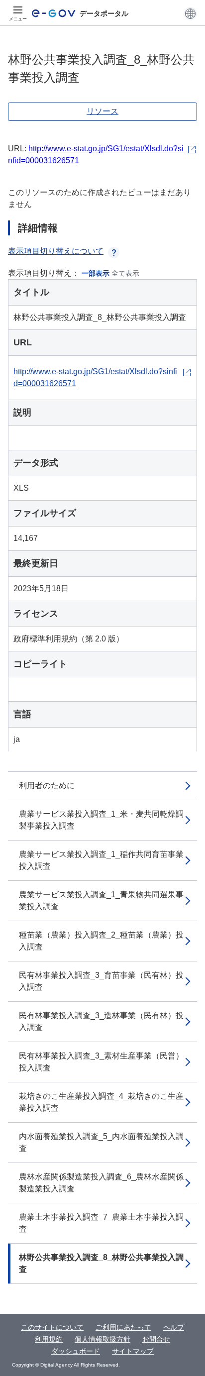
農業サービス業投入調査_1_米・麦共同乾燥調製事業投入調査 (101, 820)
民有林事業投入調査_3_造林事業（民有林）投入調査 (101, 1021)
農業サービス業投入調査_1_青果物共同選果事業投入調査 (101, 900)
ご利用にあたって (123, 1327)
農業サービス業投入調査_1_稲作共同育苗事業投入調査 (101, 860)
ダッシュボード (75, 1351)
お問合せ (156, 1339)
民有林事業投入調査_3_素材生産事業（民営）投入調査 (101, 1062)
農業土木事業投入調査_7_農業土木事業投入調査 (101, 1223)
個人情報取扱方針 (102, 1339)
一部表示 (95, 273)
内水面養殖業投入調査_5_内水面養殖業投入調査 (101, 1142)
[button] (190, 13)
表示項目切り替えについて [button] (55, 251)
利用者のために (47, 785)
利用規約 (49, 1339)
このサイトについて (52, 1327)
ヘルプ (173, 1327)
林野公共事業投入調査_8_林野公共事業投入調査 (101, 1263)
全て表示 (125, 273)
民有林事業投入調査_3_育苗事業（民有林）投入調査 (101, 981)
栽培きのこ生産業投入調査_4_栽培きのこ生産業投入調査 (101, 1102)
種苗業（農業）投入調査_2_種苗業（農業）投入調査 (101, 941)
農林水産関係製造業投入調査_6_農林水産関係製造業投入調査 (101, 1182)
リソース (102, 111)
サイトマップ (133, 1351)
